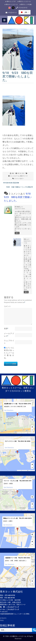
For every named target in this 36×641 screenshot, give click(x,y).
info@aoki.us (12, 12)
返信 (17, 233)
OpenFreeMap (24, 432)
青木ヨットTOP (11, 1)
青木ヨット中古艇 (26, 4)
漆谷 (13, 173)
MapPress (19, 432)
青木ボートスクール (12, 4)
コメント (7, 306)
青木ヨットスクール (25, 1)
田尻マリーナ (24, 176)
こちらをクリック (12, 607)
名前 (6, 329)
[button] (17, 414)
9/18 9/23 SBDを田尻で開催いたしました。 (18, 197)
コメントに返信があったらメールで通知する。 (9, 353)
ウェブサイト (9, 342)
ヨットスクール (14, 176)
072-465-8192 (22, 8)
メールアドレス (9, 335)
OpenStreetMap (31, 432)
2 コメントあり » (19, 178)
